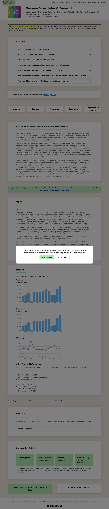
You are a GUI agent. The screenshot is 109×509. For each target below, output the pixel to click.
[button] (54, 254)
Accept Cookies (47, 257)
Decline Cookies (62, 257)
